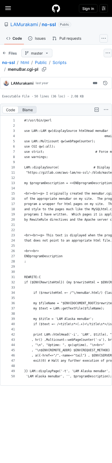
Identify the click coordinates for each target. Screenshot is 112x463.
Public (41, 62)
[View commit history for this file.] (105, 83)
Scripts (59, 62)
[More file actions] (106, 109)
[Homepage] (56, 8)
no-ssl (49, 24)
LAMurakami (24, 24)
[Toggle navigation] (8, 8)
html (25, 62)
